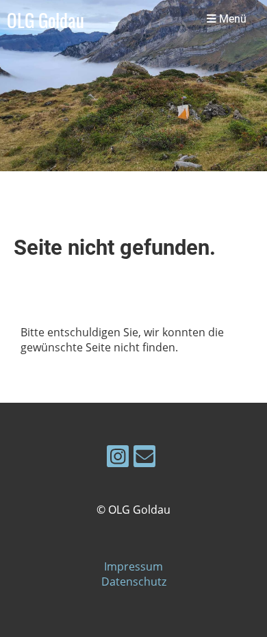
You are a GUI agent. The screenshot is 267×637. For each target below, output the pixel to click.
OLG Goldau (45, 20)
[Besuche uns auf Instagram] (118, 458)
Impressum (133, 566)
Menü (231, 19)
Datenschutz (133, 581)
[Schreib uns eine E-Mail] (144, 458)
